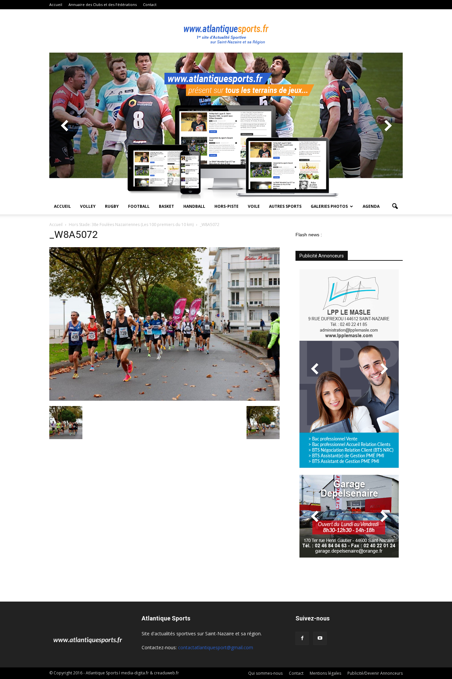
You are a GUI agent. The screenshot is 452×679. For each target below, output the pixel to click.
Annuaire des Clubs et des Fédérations (102, 4)
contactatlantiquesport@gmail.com (215, 647)
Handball (194, 206)
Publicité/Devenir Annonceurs (375, 673)
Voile (254, 206)
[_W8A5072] (164, 399)
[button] (395, 206)
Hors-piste (226, 206)
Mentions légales (325, 673)
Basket (166, 206)
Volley (88, 206)
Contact (150, 4)
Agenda (371, 206)
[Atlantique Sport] (226, 31)
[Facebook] (302, 638)
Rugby (112, 206)
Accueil (55, 4)
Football (139, 206)
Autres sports (285, 206)
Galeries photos (329, 206)
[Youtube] (320, 638)
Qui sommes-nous (265, 673)
